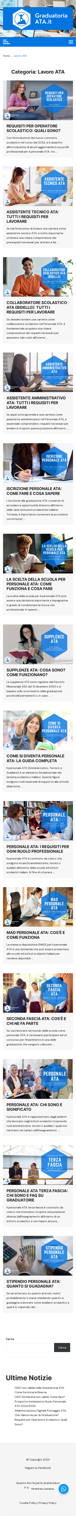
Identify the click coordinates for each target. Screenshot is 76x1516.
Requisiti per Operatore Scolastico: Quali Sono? (33, 128)
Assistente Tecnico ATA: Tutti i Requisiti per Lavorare (33, 217)
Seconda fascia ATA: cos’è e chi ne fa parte (36, 1021)
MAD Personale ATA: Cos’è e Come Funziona (36, 935)
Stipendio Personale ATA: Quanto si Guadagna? (34, 1283)
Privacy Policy (48, 1503)
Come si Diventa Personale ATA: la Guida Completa (35, 758)
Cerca (10, 1339)
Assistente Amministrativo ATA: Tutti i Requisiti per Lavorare (36, 403)
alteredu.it (53, 1483)
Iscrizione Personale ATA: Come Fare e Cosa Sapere (34, 491)
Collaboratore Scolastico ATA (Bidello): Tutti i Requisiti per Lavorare (37, 307)
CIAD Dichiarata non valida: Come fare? (40, 1397)
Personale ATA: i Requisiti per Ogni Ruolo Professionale (38, 849)
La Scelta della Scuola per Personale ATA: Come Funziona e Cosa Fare (36, 584)
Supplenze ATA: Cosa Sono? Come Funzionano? (36, 672)
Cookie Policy (28, 1503)
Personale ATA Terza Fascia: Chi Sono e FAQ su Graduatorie (37, 1195)
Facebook (44, 1468)
